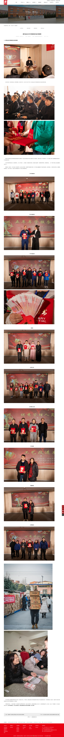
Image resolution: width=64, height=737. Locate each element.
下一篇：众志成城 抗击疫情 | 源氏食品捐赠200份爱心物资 (49, 714)
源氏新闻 (16, 25)
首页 (9, 25)
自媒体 (30, 727)
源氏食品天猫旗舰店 (29, 722)
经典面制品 (5, 728)
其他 (4, 732)
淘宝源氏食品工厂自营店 (37, 722)
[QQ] (63, 510)
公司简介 (21, 28)
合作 (23, 728)
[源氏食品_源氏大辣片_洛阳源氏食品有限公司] (6, 2)
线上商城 (24, 727)
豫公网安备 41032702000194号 (38, 735)
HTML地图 (46, 735)
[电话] (63, 506)
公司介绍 (12, 25)
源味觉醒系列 (6, 731)
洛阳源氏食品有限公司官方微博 (12, 722)
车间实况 (36, 727)
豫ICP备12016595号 (30, 735)
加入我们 (30, 728)
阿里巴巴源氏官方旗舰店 (21, 722)
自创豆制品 (5, 727)
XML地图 (49, 735)
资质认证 (42, 28)
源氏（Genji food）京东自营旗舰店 (47, 722)
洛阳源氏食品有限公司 (38, 36)
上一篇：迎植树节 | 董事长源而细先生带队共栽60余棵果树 (14, 714)
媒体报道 (11, 727)
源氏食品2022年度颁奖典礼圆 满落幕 (32, 34)
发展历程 (35, 28)
